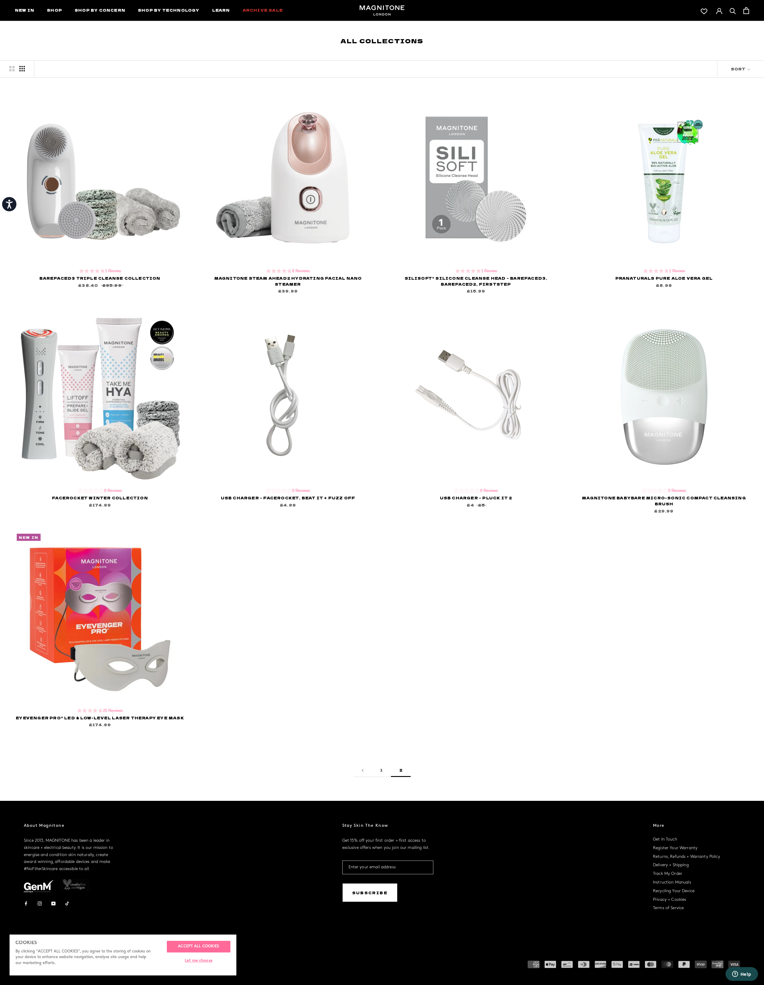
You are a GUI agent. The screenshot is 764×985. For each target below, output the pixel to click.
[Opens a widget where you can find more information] (741, 974)
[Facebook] (26, 903)
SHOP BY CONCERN (100, 10)
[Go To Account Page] (719, 10)
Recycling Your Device (673, 891)
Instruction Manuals (672, 882)
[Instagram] (40, 903)
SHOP (54, 10)
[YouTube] (53, 903)
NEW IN (24, 10)
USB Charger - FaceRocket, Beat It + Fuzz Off (288, 497)
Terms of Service (668, 908)
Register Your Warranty (675, 848)
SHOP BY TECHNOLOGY (169, 10)
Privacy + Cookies (669, 900)
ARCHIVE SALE (263, 10)
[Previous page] (362, 770)
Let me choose (198, 961)
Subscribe (370, 892)
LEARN (221, 10)
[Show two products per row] (12, 68)
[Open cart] (746, 10)
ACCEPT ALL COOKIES (198, 946)
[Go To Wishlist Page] (704, 11)
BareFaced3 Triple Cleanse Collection (99, 278)
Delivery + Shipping (671, 865)
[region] (123, 955)
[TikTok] (67, 903)
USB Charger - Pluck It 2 (476, 497)
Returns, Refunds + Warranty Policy (686, 857)
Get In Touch (665, 839)
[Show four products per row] (22, 68)
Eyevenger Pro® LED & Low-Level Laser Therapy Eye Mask (100, 717)
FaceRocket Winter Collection (100, 497)
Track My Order (667, 874)
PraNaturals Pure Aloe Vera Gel (664, 278)
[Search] (733, 10)
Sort (738, 68)
